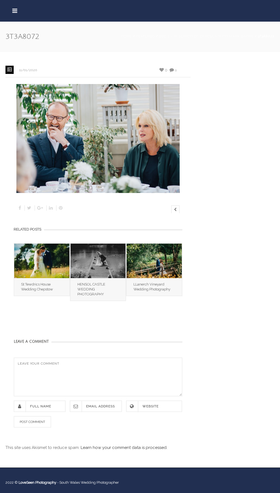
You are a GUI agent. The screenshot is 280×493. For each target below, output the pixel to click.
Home (126, 36)
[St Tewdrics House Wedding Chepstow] (41, 261)
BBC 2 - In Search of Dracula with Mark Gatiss (206, 36)
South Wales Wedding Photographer (89, 482)
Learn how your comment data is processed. (124, 447)
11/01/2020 (28, 70)
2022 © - (32, 482)
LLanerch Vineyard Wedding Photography (151, 286)
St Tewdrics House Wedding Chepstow (37, 286)
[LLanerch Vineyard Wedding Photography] (154, 261)
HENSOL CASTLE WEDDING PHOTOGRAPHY (91, 289)
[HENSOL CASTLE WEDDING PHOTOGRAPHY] (98, 261)
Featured (145, 36)
